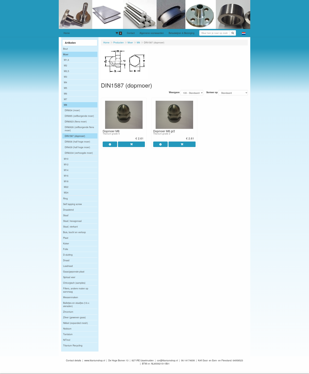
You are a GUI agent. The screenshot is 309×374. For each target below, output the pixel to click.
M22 (66, 186)
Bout (65, 48)
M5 (65, 87)
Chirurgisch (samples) (74, 282)
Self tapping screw (72, 204)
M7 (65, 99)
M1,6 (66, 59)
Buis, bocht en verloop (74, 232)
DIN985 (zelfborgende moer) (79, 115)
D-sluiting (68, 254)
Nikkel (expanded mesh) (75, 323)
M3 (65, 76)
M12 (66, 164)
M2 (65, 65)
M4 (65, 82)
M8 (65, 104)
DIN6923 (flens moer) (76, 121)
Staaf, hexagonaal (72, 221)
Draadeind (68, 209)
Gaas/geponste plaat (73, 271)
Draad (66, 260)
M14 (66, 170)
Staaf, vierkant (70, 226)
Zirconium (68, 311)
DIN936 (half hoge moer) (77, 141)
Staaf (65, 215)
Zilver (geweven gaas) (74, 317)
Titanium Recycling (72, 345)
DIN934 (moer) (72, 110)
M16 (66, 175)
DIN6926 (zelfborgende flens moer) (79, 128)
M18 (66, 181)
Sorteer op (212, 92)
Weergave (174, 92)
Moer (65, 54)
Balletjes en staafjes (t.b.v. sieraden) (76, 304)
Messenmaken (70, 297)
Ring (65, 198)
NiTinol (66, 339)
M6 (65, 93)
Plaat (65, 237)
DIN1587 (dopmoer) (75, 136)
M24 (66, 192)
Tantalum (68, 334)
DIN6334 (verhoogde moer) (79, 152)
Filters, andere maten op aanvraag (75, 290)
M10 (66, 158)
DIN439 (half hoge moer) (77, 147)
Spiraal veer (69, 277)
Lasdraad (68, 265)
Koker (66, 243)
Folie (65, 249)
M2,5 (66, 71)
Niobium (67, 328)
